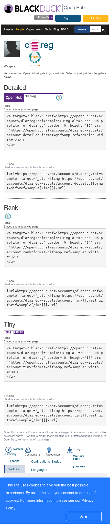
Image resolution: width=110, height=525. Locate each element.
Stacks (14, 461)
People (20, 29)
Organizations (34, 29)
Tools (48, 29)
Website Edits (78, 457)
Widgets (14, 469)
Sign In (68, 18)
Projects (8, 29)
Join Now (95, 18)
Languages (38, 469)
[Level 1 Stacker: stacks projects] (35, 45)
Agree (83, 516)
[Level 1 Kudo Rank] (35, 57)
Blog (56, 29)
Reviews (79, 466)
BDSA (64, 29)
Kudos (56, 461)
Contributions (38, 461)
